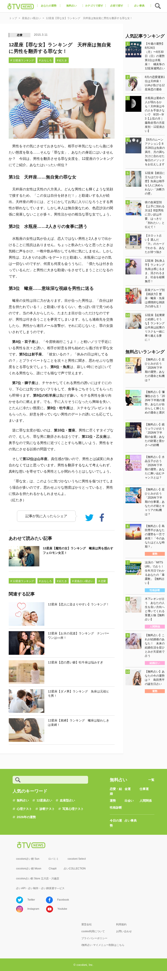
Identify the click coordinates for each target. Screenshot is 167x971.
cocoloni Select (77, 858)
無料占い (23, 800)
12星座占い (44, 800)
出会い (129, 800)
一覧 (151, 779)
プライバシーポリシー (94, 938)
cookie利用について (93, 931)
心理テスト (24, 809)
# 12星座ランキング (22, 60)
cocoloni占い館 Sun (27, 858)
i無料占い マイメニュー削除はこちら (102, 945)
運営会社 (86, 924)
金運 (128, 789)
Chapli (53, 868)
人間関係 (146, 800)
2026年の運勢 (26, 817)
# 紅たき (62, 60)
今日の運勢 (116, 823)
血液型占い (67, 800)
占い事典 (131, 820)
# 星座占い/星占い (82, 581)
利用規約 (121, 924)
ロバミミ (53, 858)
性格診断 (116, 807)
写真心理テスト (73, 809)
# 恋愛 (102, 581)
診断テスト (47, 809)
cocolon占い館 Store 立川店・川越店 (37, 878)
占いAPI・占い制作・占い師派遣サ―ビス (40, 888)
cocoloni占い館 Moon (28, 868)
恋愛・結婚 (116, 791)
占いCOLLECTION (75, 868)
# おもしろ (45, 60)
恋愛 (20, 35)
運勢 (113, 800)
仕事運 (144, 789)
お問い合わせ (124, 931)
